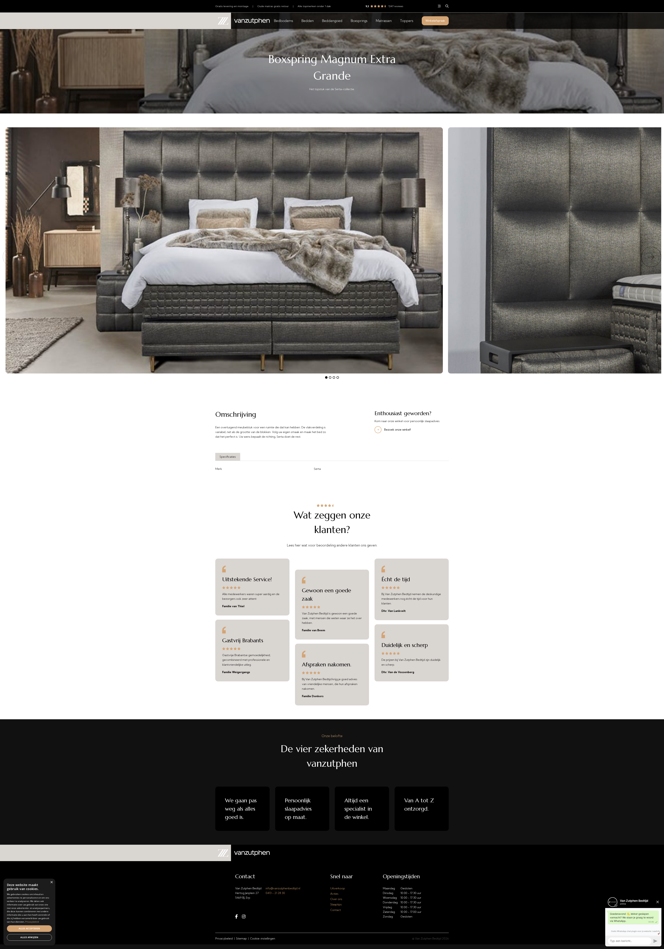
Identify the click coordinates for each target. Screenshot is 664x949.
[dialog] (29, 912)
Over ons (336, 899)
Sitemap (241, 938)
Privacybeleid (224, 938)
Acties (334, 893)
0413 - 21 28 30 (275, 893)
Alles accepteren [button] (29, 928)
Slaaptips (336, 904)
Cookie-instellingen (262, 938)
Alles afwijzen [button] (29, 937)
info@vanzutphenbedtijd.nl (283, 888)
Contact (335, 910)
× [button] (51, 882)
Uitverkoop (337, 888)
